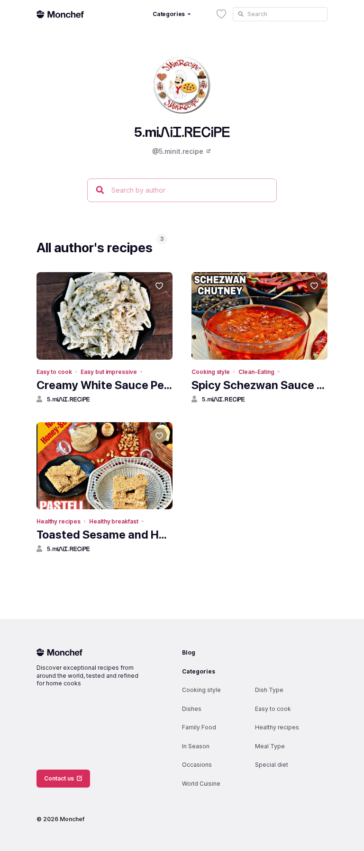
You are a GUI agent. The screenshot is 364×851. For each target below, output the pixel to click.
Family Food (199, 727)
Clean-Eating (256, 371)
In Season (195, 746)
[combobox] (280, 14)
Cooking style (210, 371)
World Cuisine (201, 783)
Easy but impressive (109, 371)
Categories (198, 671)
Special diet (271, 764)
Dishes (191, 708)
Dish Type (269, 689)
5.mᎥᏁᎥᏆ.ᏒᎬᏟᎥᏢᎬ (68, 399)
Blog (188, 652)
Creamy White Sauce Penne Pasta (104, 385)
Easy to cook (54, 371)
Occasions (197, 764)
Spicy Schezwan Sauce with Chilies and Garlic (259, 385)
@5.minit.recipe (177, 151)
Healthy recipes (58, 521)
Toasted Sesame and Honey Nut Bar (104, 534)
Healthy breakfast (113, 521)
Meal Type (270, 746)
